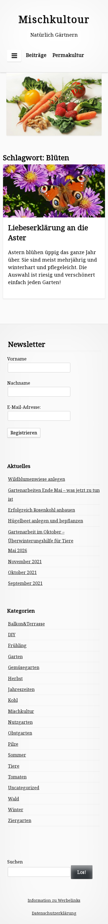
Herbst (15, 678)
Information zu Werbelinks (54, 900)
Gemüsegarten (23, 667)
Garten (15, 656)
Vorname (17, 359)
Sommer (17, 755)
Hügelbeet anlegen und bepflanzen (45, 521)
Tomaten (17, 777)
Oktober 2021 (22, 572)
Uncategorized (23, 788)
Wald (13, 799)
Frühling (17, 645)
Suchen (15, 862)
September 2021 (25, 583)
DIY (12, 635)
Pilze (13, 744)
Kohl (13, 700)
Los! (81, 872)
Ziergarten (19, 820)
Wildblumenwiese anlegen (36, 479)
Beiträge (36, 55)
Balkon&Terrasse (26, 624)
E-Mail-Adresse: (24, 407)
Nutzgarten (20, 722)
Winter (15, 810)
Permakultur (68, 55)
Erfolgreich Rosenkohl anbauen (41, 510)
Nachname (18, 383)
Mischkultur (21, 711)
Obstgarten (20, 733)
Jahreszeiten (21, 689)
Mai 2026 (17, 550)
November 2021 (25, 562)
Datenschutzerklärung (54, 913)
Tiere (13, 766)
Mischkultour (54, 19)
